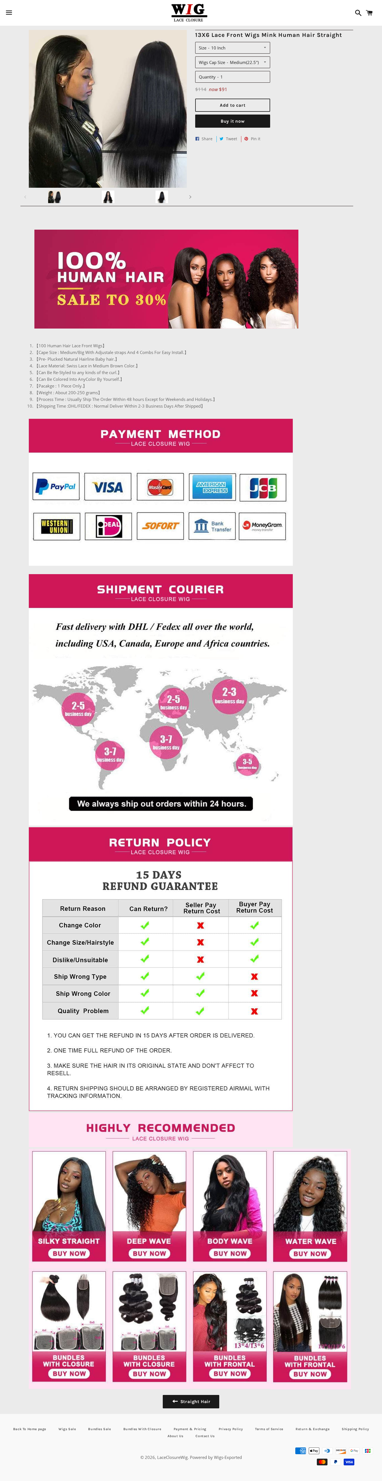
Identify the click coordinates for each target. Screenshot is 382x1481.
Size (202, 48)
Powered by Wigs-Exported (216, 1457)
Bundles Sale (99, 1429)
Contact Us (204, 1436)
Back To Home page (29, 1429)
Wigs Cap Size (212, 62)
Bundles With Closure (142, 1429)
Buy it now (233, 121)
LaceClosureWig (172, 1457)
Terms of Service (269, 1429)
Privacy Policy (231, 1429)
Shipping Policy (355, 1429)
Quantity (207, 77)
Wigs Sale (67, 1429)
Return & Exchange (312, 1429)
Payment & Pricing (190, 1429)
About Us (175, 1436)
